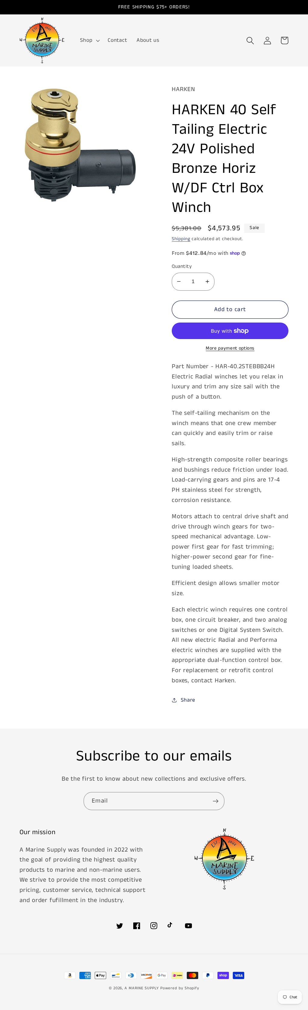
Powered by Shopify (179, 988)
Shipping (181, 239)
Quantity (182, 266)
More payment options (230, 348)
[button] (89, 40)
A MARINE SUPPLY (142, 988)
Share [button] (188, 700)
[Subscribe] (215, 801)
